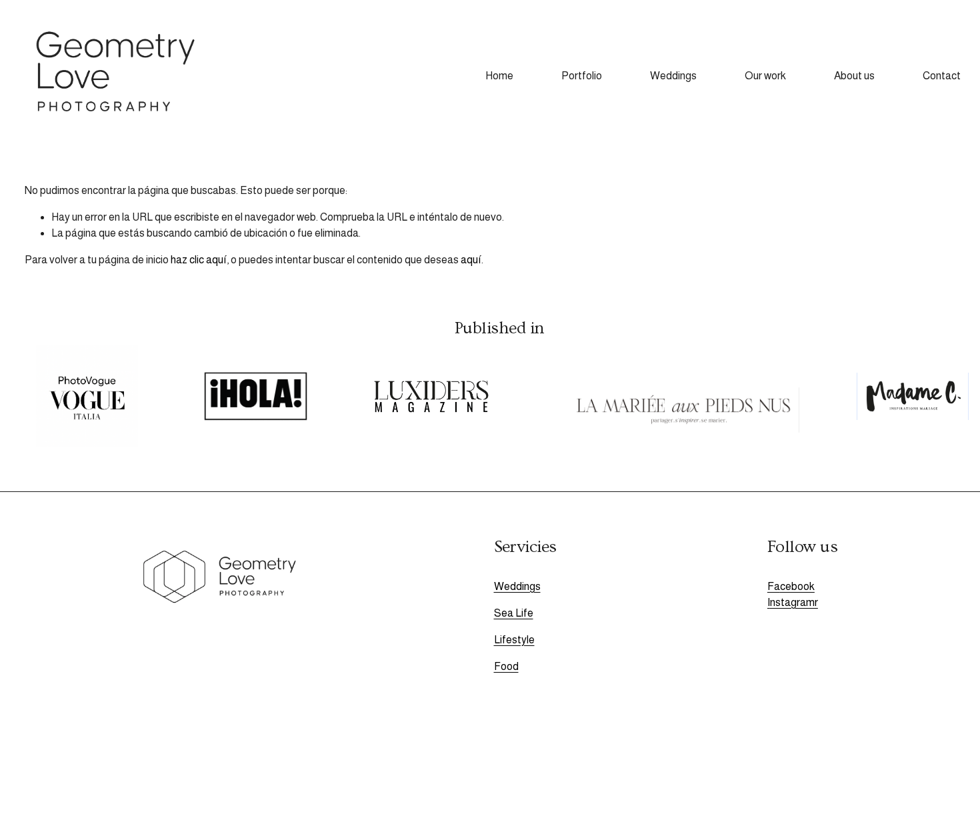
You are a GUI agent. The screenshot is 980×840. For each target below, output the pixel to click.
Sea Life (513, 613)
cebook (797, 586)
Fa (773, 586)
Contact (942, 75)
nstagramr (794, 602)
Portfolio (581, 75)
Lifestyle (514, 639)
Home (499, 75)
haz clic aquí (199, 259)
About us (854, 75)
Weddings (673, 75)
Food (506, 666)
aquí (471, 259)
